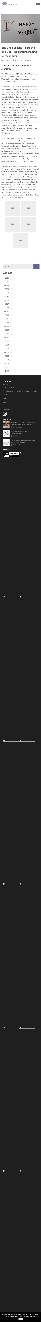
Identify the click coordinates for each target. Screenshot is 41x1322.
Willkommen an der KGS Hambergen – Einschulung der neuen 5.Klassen (23, 423)
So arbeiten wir (10, 387)
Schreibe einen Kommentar (23, 60)
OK (20, 1319)
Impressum (6, 406)
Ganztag (5, 395)
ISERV (5, 398)
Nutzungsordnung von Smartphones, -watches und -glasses (23, 441)
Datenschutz (7, 409)
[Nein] (39, 1317)
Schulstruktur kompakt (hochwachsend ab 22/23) (21, 391)
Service (5, 402)
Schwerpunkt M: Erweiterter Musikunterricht (20, 432)
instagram (5, 414)
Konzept (5, 385)
